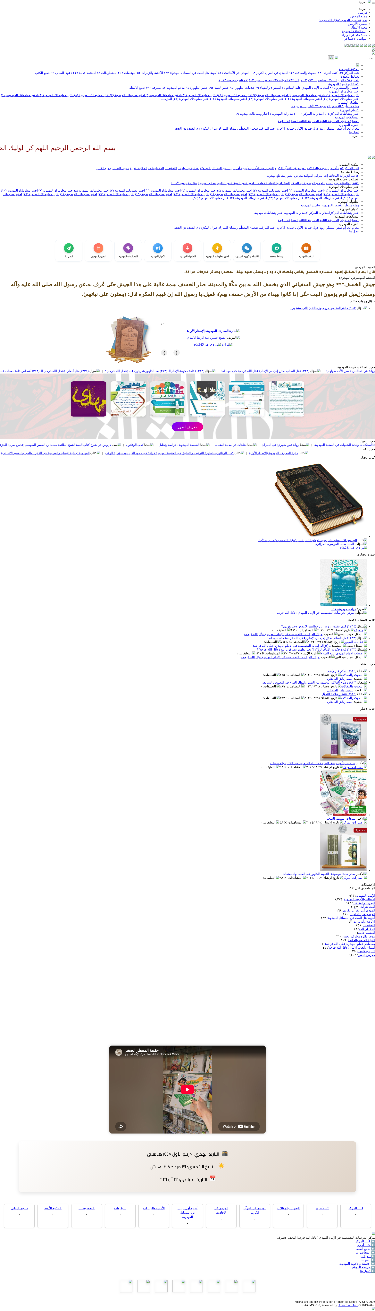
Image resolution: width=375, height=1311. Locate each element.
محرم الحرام (350, 128)
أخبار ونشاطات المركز (341, 113)
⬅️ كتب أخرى (366, 1245)
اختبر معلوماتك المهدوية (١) (341, 95)
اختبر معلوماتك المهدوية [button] (344, 186)
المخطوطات (107, 72)
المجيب (329, 634)
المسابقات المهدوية (347, 117)
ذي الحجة (180, 128)
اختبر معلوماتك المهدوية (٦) (163, 95)
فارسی (362, 12)
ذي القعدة (193, 128)
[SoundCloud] (353, 45)
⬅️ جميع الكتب (365, 1248)
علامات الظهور (242, 87)
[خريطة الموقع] (346, 45)
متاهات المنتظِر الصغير (340, 818)
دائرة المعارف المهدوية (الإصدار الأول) (211, 330)
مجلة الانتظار (359, 27)
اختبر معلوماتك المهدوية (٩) (55, 95)
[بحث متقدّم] (336, 58)
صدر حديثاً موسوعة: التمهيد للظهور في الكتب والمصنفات (318, 873)
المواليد (280, 80)
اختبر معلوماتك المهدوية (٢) (306, 95)
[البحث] (331, 57)
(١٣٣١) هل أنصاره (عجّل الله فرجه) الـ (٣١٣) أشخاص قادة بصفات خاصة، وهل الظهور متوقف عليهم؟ (99, 371)
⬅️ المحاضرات (365, 1252)
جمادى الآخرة (285, 128)
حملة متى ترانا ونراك (354, 35)
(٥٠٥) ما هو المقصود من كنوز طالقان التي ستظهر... (323, 308)
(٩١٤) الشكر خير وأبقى (341, 671)
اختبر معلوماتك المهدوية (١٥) (190, 98)
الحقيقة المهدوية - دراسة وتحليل (254, 444)
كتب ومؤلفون (366, 951)
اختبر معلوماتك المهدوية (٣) (270, 95)
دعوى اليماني (61, 72)
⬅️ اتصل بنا (367, 1271)
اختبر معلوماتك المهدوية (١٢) (303, 98)
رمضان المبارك (228, 128)
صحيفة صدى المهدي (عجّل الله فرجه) (343, 20)
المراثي (296, 80)
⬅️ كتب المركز (365, 1241)
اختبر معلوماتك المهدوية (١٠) (19, 95)
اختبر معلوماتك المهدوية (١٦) (153, 194)
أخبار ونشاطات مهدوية (252, 113)
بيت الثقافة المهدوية (354, 31)
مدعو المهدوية (173, 87)
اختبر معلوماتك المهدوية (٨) (91, 95)
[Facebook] (373, 45)
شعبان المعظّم (248, 128)
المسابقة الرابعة (288, 121)
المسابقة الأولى (349, 121)
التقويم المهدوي (349, 124)
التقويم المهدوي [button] (349, 224)
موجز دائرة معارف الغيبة (359, 936)
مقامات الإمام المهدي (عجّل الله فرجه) (350, 943)
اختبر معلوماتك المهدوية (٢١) (323, 198)
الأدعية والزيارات (150, 72)
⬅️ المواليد (368, 1260)
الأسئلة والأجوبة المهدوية (343, 84)
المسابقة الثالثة (308, 121)
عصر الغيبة (218, 87)
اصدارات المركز (310, 113)
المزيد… (166, 98)
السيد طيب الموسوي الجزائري (334, 544)
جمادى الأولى (303, 128)
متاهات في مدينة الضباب (305, 444)
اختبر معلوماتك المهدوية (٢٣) (248, 198)
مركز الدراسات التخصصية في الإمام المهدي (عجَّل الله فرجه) (315, 612)
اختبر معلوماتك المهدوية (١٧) (116, 194)
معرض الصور (259, 80)
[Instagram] (361, 45)
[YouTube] (357, 45)
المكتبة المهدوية (349, 69)
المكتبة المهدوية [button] (349, 164)
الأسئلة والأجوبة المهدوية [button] (343, 179)
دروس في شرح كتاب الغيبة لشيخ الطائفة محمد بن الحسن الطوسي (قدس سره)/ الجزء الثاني (126, 444)
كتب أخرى (328, 72)
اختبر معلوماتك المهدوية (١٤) (228, 98)
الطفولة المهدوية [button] (348, 201)
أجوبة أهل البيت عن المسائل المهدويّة (190, 72)
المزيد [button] (355, 136)
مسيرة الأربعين (357, 23)
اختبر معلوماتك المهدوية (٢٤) (211, 198)
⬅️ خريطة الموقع (363, 1267)
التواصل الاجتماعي (355, 38)
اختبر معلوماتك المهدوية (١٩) (41, 194)
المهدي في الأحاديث (233, 72)
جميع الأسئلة (137, 87)
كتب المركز (348, 72)
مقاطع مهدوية (232, 80)
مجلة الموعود (358, 16)
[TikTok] (350, 45)
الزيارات (336, 80)
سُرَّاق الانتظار (52, 453)
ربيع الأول (318, 128)
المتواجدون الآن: (364, 888)
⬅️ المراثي (368, 1256)
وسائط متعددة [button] (350, 172)
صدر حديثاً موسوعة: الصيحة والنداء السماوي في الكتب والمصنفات (312, 763)
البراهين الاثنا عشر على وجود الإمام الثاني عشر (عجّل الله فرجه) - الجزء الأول (307, 540)
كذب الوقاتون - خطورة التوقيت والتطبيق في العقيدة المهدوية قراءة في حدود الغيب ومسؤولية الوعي (244, 453)
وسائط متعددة (350, 76)
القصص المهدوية (328, 106)
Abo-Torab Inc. (348, 1305)
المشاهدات (306, 630)
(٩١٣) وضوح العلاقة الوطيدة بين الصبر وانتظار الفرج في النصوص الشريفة (309, 682)
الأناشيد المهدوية (302, 106)
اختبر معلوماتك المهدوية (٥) (198, 95)
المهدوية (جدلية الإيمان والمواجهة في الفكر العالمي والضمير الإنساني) (120, 453)
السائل (359, 634)
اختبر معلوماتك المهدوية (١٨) (78, 194)
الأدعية (352, 80)
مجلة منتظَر (350, 106)
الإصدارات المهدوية (283, 113)
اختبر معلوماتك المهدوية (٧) (127, 95)
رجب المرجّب (267, 128)
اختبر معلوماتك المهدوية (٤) (234, 95)
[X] (365, 45)
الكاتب (359, 678)
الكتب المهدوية (365, 895)
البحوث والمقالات (303, 72)
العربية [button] (363, 2)
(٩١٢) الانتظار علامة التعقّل (339, 694)
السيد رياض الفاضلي (340, 678)
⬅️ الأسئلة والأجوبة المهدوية (357, 1263)
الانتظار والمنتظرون (344, 87)
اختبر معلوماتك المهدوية (344, 91)
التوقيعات (127, 72)
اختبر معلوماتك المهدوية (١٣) (265, 98)
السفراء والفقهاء (268, 87)
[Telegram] (369, 45)
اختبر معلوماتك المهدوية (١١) (340, 98)
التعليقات (281, 630)
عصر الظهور (197, 87)
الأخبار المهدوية (349, 110)
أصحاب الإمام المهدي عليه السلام (305, 87)
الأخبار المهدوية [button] (349, 209)
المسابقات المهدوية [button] (347, 216)
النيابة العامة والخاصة (361, 940)
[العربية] (369, 157)
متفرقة (154, 87)
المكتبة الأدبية (84, 72)
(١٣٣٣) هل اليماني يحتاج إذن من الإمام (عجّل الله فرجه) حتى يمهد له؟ (311, 638)
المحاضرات (316, 80)
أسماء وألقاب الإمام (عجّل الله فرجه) (351, 947)
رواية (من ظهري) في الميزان (355, 444)
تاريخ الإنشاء (342, 630)
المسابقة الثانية (329, 121)
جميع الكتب (42, 72)
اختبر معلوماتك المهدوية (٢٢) (286, 198)
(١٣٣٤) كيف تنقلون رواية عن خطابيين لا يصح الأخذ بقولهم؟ (318, 626)
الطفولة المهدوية (348, 102)
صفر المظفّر (333, 128)
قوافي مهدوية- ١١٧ (343, 609)
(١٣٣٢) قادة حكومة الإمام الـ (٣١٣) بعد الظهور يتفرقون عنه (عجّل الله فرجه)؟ (229, 371)
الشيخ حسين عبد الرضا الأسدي (206, 337)
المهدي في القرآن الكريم (269, 72)
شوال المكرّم (209, 128)
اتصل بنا (354, 132)
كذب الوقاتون (209, 444)
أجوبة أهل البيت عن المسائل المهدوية (351, 917)
